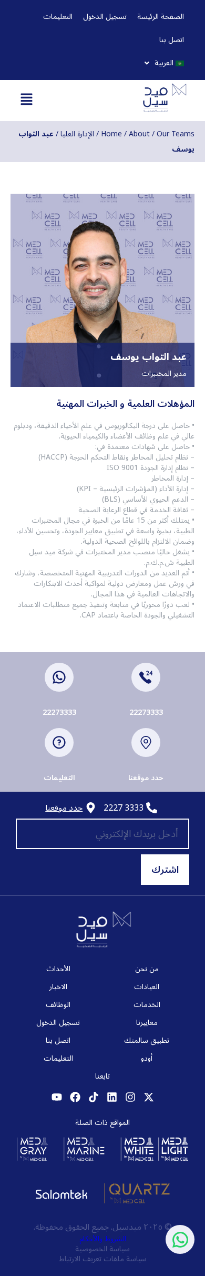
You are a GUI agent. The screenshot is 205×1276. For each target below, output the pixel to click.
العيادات (146, 986)
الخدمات (147, 1004)
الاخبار (58, 986)
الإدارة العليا (77, 134)
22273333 (146, 712)
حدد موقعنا (145, 777)
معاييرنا (147, 1022)
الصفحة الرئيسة (160, 16)
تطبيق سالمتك (146, 1040)
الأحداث (58, 968)
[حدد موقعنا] (145, 742)
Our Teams (175, 134)
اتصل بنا (171, 39)
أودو (146, 1058)
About (139, 134)
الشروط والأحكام (102, 1239)
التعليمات (58, 16)
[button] (164, 63)
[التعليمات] (59, 742)
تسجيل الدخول (105, 16)
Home (111, 134)
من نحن (147, 968)
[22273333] (145, 677)
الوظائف (58, 1004)
